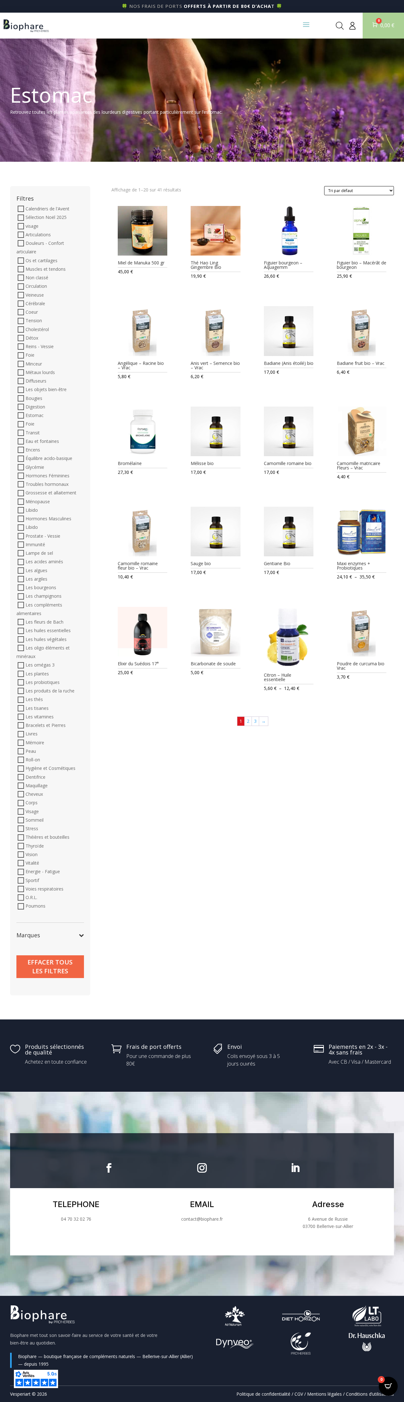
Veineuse (35, 295)
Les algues (36, 570)
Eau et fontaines (42, 441)
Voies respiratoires (44, 889)
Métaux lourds (40, 372)
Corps (32, 803)
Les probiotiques (43, 682)
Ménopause (38, 502)
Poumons (35, 906)
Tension (34, 321)
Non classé (37, 278)
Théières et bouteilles (47, 837)
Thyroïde (35, 846)
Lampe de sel (39, 553)
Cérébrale (35, 303)
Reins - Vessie (40, 346)
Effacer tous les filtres (50, 966)
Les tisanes (37, 708)
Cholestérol (37, 329)
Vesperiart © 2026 (28, 1394)
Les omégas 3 (40, 665)
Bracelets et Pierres (46, 725)
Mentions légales (324, 1394)
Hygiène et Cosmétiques (50, 768)
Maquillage (37, 786)
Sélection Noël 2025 (46, 218)
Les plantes (37, 674)
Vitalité (32, 863)
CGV (298, 1394)
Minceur (34, 364)
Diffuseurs (36, 381)
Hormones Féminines (47, 476)
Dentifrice (35, 777)
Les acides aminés (44, 562)
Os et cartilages (41, 260)
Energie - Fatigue (43, 872)
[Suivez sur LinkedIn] (295, 1167)
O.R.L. (31, 897)
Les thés (34, 700)
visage (32, 226)
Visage (32, 811)
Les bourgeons (41, 587)
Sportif (32, 880)
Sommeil (35, 820)
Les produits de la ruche (50, 691)
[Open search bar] (340, 25)
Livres (32, 734)
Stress (32, 828)
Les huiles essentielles (48, 631)
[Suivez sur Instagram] (202, 1167)
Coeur (32, 312)
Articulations (38, 235)
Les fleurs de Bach (44, 622)
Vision (32, 854)
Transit (33, 433)
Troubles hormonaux (47, 484)
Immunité (35, 544)
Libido (32, 510)
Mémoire (35, 743)
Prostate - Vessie (43, 536)
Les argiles (36, 579)
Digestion (35, 407)
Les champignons (44, 596)
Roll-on (33, 760)
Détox (32, 338)
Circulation (36, 286)
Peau (31, 751)
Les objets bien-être (46, 390)
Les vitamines (40, 717)
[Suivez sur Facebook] (108, 1167)
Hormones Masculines (48, 519)
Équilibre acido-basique (49, 459)
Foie (30, 355)
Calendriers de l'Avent (47, 209)
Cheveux (34, 794)
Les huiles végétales (46, 639)
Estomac (35, 415)
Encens (33, 450)
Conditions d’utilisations (370, 1394)
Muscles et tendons (46, 269)
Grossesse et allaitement (51, 493)
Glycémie (35, 467)
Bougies (34, 398)
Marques (28, 935)
